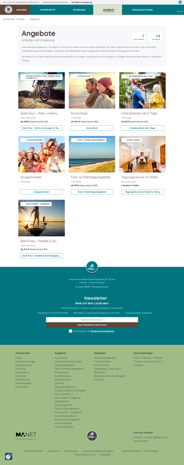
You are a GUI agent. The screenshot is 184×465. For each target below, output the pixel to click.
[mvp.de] (180, 2)
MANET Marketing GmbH (96, 286)
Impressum (54, 450)
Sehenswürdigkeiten (105, 357)
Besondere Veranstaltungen (109, 375)
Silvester (59, 383)
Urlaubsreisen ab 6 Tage (142, 128)
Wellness (99, 379)
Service (180, 11)
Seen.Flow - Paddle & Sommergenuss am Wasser (42, 255)
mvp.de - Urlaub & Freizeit (92, 282)
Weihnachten (62, 401)
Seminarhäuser (23, 365)
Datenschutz (71, 450)
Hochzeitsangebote (65, 415)
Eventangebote (63, 405)
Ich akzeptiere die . (93, 331)
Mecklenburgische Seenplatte (56, 2)
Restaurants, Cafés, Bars (107, 368)
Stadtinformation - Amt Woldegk (140, 450)
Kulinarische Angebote (67, 419)
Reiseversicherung (85, 454)
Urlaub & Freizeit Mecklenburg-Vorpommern (150, 439)
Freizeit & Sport (102, 361)
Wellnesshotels (23, 383)
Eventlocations (63, 375)
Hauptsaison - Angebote (68, 412)
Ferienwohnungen (25, 361)
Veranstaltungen (143, 353)
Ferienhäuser (22, 372)
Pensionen (21, 375)
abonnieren (92, 324)
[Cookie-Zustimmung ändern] (8, 456)
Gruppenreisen (41, 191)
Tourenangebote (64, 426)
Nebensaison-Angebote (68, 397)
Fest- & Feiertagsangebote (92, 191)
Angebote (60, 353)
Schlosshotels (22, 379)
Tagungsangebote (65, 386)
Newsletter (105, 454)
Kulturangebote (63, 423)
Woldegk (82, 2)
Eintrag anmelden (33, 450)
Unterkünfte (22, 353)
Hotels (18, 357)
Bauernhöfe (21, 386)
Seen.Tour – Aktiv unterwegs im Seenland (42, 128)
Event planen (62, 372)
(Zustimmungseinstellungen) (97, 450)
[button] (23, 9)
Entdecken (100, 353)
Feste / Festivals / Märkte (147, 357)
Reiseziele (99, 372)
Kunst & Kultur (102, 365)
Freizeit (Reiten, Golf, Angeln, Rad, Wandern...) (70, 392)
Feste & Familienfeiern (67, 408)
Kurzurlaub (92, 128)
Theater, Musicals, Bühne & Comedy (148, 363)
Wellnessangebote (65, 365)
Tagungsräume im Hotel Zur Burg (142, 191)
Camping (20, 368)
